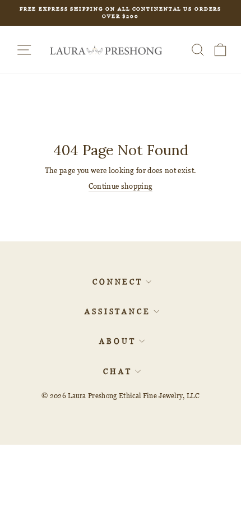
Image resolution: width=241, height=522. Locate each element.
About (117, 341)
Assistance (118, 311)
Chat (117, 371)
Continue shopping (120, 185)
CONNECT (117, 281)
